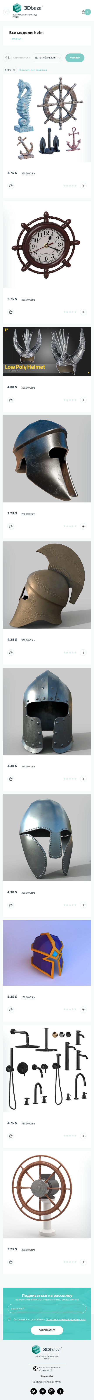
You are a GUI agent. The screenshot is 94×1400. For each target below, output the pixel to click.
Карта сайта (47, 1376)
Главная (16, 39)
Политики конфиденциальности (65, 1319)
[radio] (64, 186)
